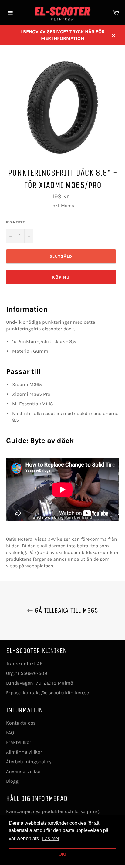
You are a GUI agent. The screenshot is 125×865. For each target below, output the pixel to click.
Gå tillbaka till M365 (65, 610)
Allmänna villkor (24, 752)
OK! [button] (62, 854)
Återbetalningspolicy (28, 761)
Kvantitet (15, 222)
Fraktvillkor (18, 742)
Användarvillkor (23, 771)
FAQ (10, 732)
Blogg (12, 781)
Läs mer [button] (50, 838)
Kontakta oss (20, 723)
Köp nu (61, 277)
